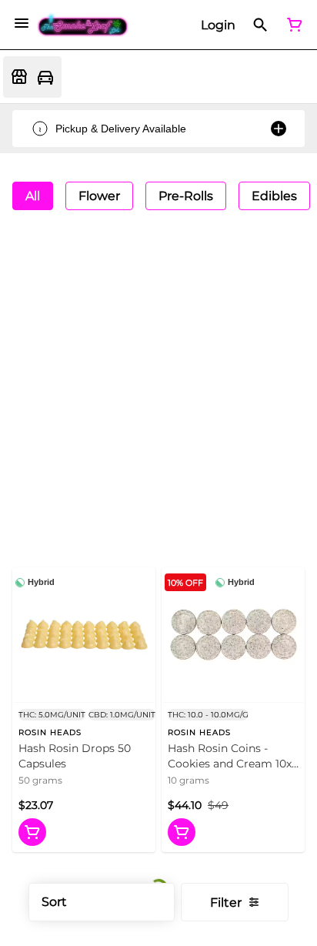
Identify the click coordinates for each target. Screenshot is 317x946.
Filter (226, 902)
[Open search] (260, 25)
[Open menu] (21, 23)
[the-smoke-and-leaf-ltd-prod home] (83, 25)
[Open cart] (292, 25)
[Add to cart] (32, 832)
